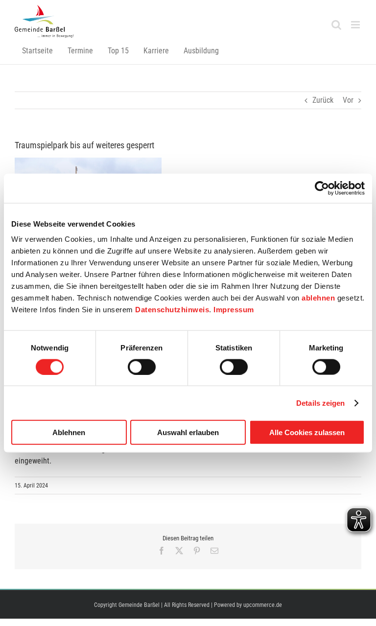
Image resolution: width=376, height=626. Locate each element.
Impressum (233, 309)
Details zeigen (320, 402)
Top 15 (118, 50)
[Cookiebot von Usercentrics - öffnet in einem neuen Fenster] (322, 188)
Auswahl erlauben (188, 432)
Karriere (156, 50)
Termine (80, 50)
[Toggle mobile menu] (356, 25)
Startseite (37, 50)
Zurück (322, 100)
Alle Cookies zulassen (307, 432)
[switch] (142, 366)
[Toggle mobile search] (336, 25)
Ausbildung (201, 50)
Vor (348, 100)
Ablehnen (68, 432)
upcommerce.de (262, 605)
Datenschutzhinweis (172, 309)
